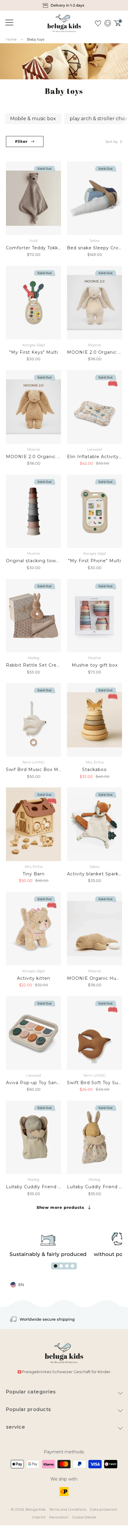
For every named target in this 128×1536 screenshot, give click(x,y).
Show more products (60, 1207)
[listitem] (64, 5)
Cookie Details (84, 1517)
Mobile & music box (33, 118)
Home (11, 39)
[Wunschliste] (98, 23)
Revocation (58, 1517)
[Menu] (8, 23)
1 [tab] (55, 1266)
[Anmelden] (107, 23)
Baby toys (35, 39)
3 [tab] (66, 1266)
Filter (21, 141)
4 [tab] (72, 1266)
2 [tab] (61, 1266)
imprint (39, 1517)
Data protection (103, 1509)
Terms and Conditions (67, 1509)
